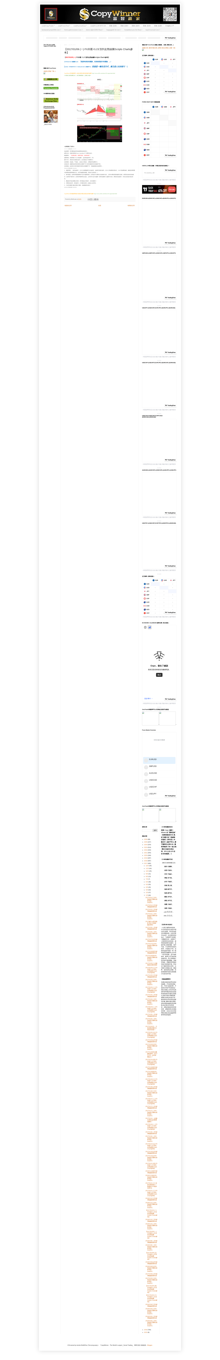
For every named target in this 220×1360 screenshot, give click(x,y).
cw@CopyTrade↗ (48, 26)
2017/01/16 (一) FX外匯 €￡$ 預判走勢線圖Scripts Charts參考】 (151, 1127)
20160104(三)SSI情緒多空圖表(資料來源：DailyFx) (151, 1311)
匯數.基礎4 (147, 26)
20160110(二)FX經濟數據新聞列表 (151, 1220)
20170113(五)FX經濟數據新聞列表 (151, 1152)
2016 (146, 1330)
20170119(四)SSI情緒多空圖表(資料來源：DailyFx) (151, 1074)
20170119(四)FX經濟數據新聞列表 (151, 1068)
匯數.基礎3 (136, 26)
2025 (146, 842)
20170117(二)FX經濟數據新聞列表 (151, 1107)
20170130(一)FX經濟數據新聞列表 (151, 928)
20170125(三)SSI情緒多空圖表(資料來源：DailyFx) (151, 982)
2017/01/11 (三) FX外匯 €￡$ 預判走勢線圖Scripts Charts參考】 (151, 1193)
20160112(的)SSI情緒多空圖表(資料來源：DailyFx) (151, 1178)
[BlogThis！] (91, 199)
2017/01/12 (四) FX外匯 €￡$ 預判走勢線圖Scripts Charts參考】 (151, 1166)
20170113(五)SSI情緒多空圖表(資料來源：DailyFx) (151, 1158)
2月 (147, 892)
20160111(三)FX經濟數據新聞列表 (151, 1199)
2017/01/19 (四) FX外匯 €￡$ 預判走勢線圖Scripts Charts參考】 (151, 1062)
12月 (147, 866)
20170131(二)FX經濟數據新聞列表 (151, 910)
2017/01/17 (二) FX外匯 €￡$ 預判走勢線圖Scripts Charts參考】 (151, 1101)
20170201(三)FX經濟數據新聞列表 (151, 906)
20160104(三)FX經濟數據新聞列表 (151, 1305)
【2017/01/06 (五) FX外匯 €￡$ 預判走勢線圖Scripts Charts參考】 (151, 1256)
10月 (147, 871)
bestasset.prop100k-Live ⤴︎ (51, 30)
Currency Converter (51, 88)
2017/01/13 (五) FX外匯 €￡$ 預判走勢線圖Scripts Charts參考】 (151, 1146)
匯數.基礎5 (158, 26)
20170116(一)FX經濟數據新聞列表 (151, 1132)
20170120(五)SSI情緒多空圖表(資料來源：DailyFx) (151, 1047)
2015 (146, 1332)
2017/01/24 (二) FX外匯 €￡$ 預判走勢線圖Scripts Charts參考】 (151, 989)
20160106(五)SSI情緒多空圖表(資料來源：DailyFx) (151, 1269)
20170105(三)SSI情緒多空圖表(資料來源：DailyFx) (151, 1281)
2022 (146, 850)
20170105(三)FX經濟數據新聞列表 (151, 1274)
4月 (147, 887)
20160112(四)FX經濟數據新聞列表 (151, 1171)
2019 (146, 858)
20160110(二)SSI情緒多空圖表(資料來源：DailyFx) (151, 1226)
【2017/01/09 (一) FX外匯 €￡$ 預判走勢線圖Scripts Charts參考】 (151, 1235)
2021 (146, 853)
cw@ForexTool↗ (64, 26)
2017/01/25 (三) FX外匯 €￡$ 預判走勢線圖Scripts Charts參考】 (151, 970)
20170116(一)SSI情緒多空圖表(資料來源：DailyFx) (151, 1138)
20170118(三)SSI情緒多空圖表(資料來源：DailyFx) (151, 1093)
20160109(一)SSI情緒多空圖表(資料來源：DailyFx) (151, 1247)
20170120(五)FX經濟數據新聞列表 (151, 1040)
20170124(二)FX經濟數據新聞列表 (151, 995)
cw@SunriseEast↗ (80, 26)
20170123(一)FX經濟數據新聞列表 (151, 1015)
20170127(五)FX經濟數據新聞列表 (151, 940)
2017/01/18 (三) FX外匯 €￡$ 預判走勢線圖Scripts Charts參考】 (151, 1081)
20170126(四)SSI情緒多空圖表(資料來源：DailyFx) (151, 958)
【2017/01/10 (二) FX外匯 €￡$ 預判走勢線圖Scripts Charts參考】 (151, 1213)
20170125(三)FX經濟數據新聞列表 (151, 976)
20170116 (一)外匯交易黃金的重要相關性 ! (151, 1120)
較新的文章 (68, 205)
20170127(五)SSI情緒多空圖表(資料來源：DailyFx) (151, 946)
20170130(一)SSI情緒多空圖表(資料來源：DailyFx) (151, 934)
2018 (146, 861)
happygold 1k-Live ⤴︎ (113, 30)
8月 (147, 876)
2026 (146, 839)
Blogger (149, 1345)
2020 (146, 855)
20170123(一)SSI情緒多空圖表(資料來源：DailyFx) (151, 1021)
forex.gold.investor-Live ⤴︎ (73, 30)
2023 (146, 847)
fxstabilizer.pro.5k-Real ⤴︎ (133, 30)
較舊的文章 (131, 205)
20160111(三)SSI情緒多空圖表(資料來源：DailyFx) (151, 1205)
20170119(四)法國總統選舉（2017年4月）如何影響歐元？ (151, 1054)
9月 (147, 874)
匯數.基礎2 (124, 26)
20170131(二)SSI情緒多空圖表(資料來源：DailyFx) (151, 916)
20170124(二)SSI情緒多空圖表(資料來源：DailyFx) (151, 1001)
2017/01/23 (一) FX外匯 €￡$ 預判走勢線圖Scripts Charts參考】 (151, 1009)
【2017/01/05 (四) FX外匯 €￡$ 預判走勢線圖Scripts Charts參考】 (151, 1289)
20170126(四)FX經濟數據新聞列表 (151, 952)
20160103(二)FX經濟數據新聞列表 (151, 1317)
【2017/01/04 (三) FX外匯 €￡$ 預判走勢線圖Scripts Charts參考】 (151, 1298)
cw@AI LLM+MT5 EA (98, 26)
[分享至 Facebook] (95, 199)
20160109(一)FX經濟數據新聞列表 (151, 1241)
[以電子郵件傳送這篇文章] (89, 199)
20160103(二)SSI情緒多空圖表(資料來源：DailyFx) (151, 1323)
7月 (147, 879)
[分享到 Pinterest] (97, 199)
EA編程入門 (169, 26)
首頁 (99, 205)
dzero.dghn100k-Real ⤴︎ (94, 30)
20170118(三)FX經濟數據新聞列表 (151, 1087)
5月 (147, 884)
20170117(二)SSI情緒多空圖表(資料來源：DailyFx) (151, 1113)
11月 (147, 868)
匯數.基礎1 (113, 26)
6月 (147, 882)
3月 (147, 890)
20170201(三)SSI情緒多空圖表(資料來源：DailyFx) (151, 900)
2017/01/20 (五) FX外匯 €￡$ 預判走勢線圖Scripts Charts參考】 (151, 1035)
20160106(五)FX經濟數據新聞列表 (151, 1262)
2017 (146, 863)
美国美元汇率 (52, 79)
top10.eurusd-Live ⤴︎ (153, 30)
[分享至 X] (93, 199)
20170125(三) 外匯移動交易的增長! (151, 964)
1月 (147, 895)
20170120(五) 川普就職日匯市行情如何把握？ (151, 1028)
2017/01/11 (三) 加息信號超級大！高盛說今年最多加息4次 (151, 1185)
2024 (146, 844)
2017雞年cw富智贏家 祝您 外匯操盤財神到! (151, 923)
